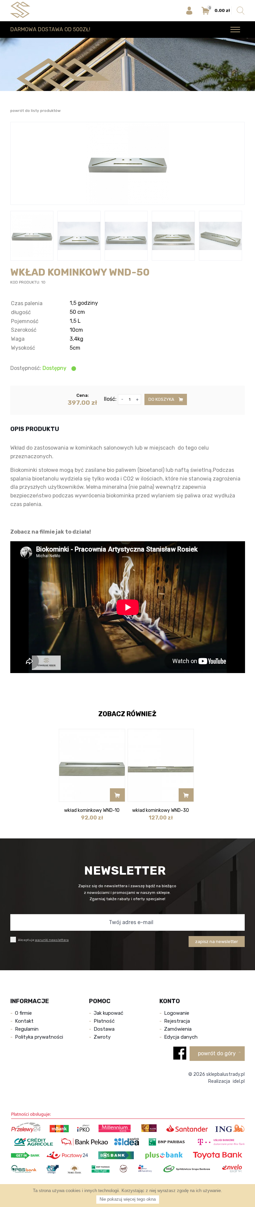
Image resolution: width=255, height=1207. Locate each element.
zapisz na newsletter (216, 941)
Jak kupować (108, 1013)
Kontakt (24, 1021)
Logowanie (176, 1013)
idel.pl (239, 1081)
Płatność (104, 1021)
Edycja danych (181, 1037)
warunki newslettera (52, 940)
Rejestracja (177, 1021)
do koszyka (161, 399)
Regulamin (27, 1029)
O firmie (23, 1013)
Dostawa (104, 1029)
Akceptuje (43, 940)
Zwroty (102, 1037)
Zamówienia (178, 1029)
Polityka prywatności (39, 1037)
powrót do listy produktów (35, 110)
